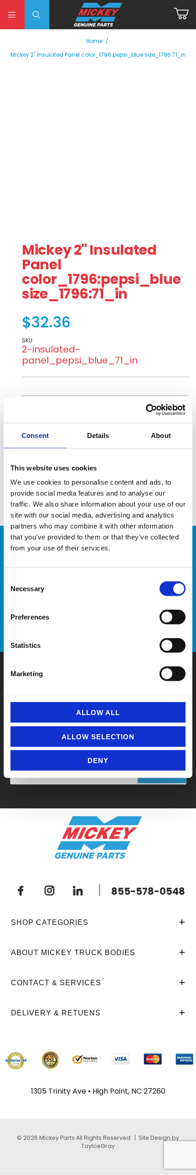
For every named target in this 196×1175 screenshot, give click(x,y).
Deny (98, 760)
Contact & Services (56, 983)
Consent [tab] (35, 435)
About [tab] (161, 435)
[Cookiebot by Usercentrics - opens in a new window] (146, 410)
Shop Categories (49, 922)
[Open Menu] (12, 14)
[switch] (173, 617)
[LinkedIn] (78, 890)
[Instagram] (49, 890)
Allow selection (98, 736)
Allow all (98, 712)
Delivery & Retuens (56, 1013)
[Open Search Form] (37, 14)
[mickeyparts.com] (98, 14)
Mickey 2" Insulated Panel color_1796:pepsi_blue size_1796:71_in (98, 55)
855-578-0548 (148, 891)
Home (94, 41)
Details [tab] (98, 435)
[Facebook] (21, 890)
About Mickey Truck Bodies (73, 952)
